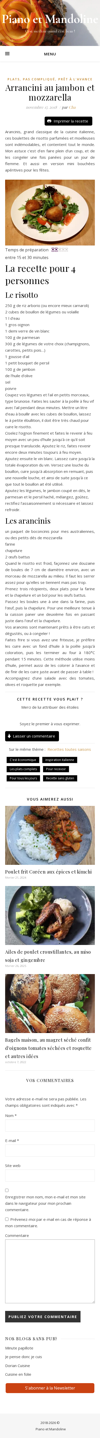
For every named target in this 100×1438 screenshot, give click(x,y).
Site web (13, 1165)
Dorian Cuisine (17, 1365)
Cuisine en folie (18, 1374)
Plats (13, 79)
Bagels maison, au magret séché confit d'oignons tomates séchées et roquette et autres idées (48, 1048)
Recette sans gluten (60, 778)
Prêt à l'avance (75, 79)
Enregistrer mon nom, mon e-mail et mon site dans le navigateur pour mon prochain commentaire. (45, 1203)
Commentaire (17, 1235)
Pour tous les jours (23, 778)
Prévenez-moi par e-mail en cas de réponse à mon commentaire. (48, 1222)
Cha (72, 107)
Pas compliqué (39, 79)
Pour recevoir (56, 769)
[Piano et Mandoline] (50, 23)
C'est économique (23, 760)
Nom (11, 1115)
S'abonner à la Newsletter (50, 1388)
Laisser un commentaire (34, 736)
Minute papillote (19, 1347)
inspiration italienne (59, 760)
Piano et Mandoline (51, 1429)
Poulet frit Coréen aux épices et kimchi (48, 872)
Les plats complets (23, 769)
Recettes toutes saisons (69, 749)
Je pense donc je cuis (23, 1356)
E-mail (12, 1140)
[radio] (38, 715)
